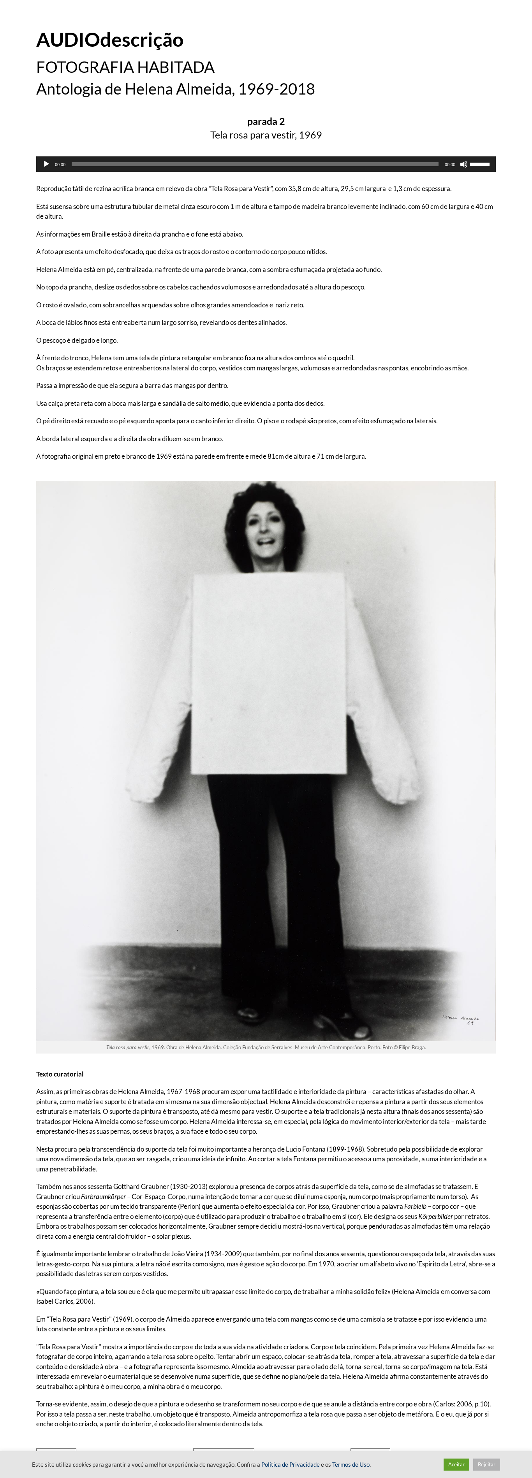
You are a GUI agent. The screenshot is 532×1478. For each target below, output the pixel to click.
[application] (266, 164)
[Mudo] (464, 164)
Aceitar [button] (456, 1464)
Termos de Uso (351, 1464)
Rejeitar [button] (486, 1464)
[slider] (481, 163)
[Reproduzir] (46, 164)
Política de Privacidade (290, 1464)
